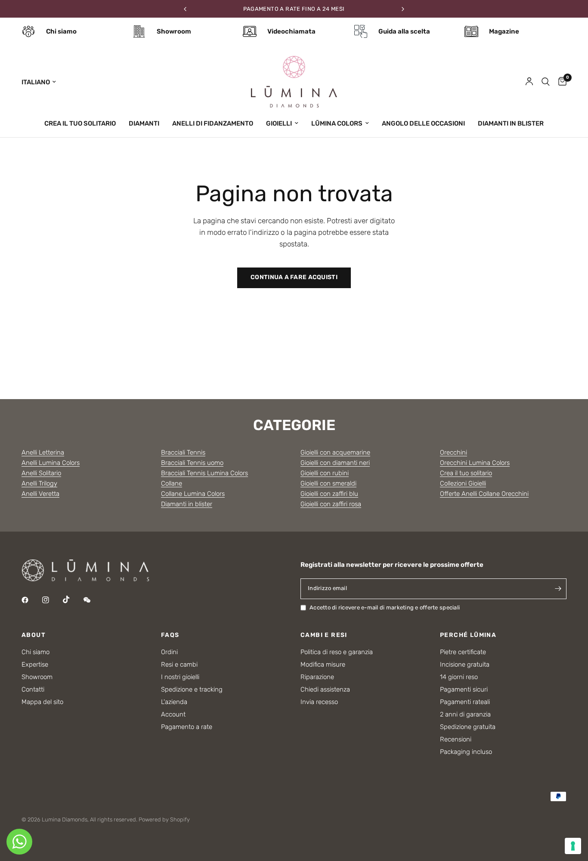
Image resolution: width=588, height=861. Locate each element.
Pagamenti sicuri (464, 689)
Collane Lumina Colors (193, 494)
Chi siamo (36, 652)
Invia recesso (319, 702)
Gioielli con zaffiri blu (329, 494)
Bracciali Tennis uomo (192, 463)
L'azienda (174, 702)
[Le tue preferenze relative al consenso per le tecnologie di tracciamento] (573, 846)
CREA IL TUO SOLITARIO (80, 123)
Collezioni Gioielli (463, 483)
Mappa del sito (42, 702)
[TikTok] (72, 599)
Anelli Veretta (40, 494)
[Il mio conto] (529, 81)
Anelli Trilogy (39, 483)
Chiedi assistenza (325, 689)
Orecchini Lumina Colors (475, 463)
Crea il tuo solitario (466, 473)
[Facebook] (31, 599)
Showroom (37, 677)
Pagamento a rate (186, 727)
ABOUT (34, 635)
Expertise (35, 664)
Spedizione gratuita (467, 727)
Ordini (169, 652)
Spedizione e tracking (192, 689)
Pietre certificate (463, 652)
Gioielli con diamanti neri (335, 463)
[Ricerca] (545, 81)
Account (173, 714)
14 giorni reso (459, 677)
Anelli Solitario (41, 473)
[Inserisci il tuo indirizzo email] (557, 588)
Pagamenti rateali (465, 702)
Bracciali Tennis (183, 452)
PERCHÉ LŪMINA (468, 635)
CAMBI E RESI (323, 635)
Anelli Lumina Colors (51, 463)
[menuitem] (80, 123)
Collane (171, 483)
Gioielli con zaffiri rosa (330, 504)
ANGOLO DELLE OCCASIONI (423, 123)
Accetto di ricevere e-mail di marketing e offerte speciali (384, 607)
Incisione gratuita (464, 664)
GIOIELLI (279, 123)
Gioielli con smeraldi (328, 483)
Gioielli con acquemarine (335, 452)
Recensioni (455, 739)
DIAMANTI (144, 123)
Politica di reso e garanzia (336, 652)
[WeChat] (93, 599)
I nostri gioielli (180, 677)
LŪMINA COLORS (336, 123)
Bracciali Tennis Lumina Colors (204, 473)
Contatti (33, 689)
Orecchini (453, 452)
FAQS (170, 635)
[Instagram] (51, 599)
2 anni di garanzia (465, 714)
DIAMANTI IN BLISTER (511, 123)
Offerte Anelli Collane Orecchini (484, 494)
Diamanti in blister (186, 504)
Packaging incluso (466, 752)
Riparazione (317, 677)
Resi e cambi (179, 664)
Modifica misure (322, 664)
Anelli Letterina (43, 452)
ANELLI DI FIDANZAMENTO (212, 123)
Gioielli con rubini (324, 473)
